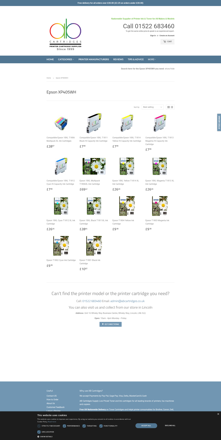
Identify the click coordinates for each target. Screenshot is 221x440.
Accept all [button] (146, 426)
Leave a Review (53, 411)
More (151, 59)
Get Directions (111, 324)
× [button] (218, 414)
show (167, 68)
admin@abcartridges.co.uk (127, 301)
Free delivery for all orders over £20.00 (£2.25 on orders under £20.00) (110, 3)
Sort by (136, 107)
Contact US (52, 396)
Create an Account (166, 36)
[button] (84, 436)
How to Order (52, 399)
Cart (169, 41)
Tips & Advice (136, 59)
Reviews (118, 59)
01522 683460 (154, 26)
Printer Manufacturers (94, 59)
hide (172, 68)
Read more (52, 422)
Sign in (153, 36)
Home (50, 59)
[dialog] (110, 425)
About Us (51, 403)
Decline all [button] (170, 425)
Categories (65, 59)
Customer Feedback (55, 407)
